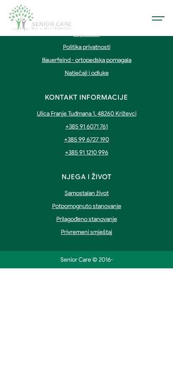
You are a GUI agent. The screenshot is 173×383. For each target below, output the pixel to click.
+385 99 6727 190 (86, 139)
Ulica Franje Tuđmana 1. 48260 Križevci (86, 113)
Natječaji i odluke (87, 73)
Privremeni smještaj (86, 232)
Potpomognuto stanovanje (86, 206)
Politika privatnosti (86, 47)
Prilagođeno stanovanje (86, 219)
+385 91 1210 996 (86, 152)
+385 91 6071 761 (87, 126)
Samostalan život (87, 193)
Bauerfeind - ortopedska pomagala (86, 60)
